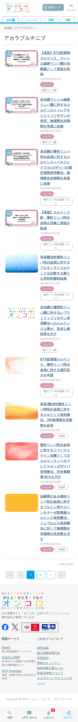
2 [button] (40, 574)
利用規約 (43, 658)
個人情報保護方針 (48, 653)
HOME (8, 27)
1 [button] (30, 574)
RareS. (6, 647)
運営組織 (43, 648)
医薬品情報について (50, 673)
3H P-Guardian (12, 671)
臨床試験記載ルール (50, 668)
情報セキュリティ (48, 663)
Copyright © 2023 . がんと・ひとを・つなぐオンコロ (39, 699)
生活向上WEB (11, 657)
